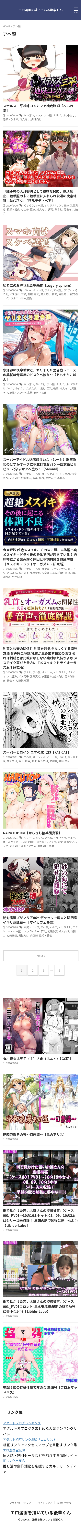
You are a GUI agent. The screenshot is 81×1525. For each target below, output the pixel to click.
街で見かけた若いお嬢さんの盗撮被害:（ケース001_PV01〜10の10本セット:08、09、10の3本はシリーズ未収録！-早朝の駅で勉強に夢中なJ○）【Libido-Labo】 (40, 1218)
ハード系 (52, 757)
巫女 (32, 209)
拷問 (50, 209)
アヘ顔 (48, 115)
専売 (36, 294)
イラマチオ (59, 838)
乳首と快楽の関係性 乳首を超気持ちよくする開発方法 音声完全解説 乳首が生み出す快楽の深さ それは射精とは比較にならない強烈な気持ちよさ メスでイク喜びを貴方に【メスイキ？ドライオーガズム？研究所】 (40, 658)
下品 (23, 294)
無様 (41, 478)
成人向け (25, 119)
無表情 (13, 935)
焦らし (58, 209)
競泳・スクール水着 (20, 392)
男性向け (36, 119)
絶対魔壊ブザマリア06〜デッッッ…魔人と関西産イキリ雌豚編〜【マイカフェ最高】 (40, 920)
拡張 (67, 573)
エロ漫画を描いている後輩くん (40, 10)
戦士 (21, 761)
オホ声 (71, 838)
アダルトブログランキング (22, 1423)
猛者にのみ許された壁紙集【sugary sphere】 (38, 285)
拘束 (27, 761)
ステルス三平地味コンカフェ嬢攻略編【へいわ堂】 (38, 108)
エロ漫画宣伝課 (14, 1450)
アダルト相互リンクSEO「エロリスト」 (31, 1439)
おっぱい (29, 115)
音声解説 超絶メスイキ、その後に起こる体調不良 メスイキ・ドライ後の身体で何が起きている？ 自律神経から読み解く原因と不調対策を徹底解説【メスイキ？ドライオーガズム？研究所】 (40, 556)
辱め (67, 761)
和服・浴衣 (13, 209)
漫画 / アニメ (28, 846)
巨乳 (49, 388)
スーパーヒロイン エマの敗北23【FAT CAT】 (37, 752)
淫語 (35, 478)
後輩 (55, 388)
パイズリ (20, 388)
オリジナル (59, 115)
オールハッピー (12, 842)
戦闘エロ (26, 478)
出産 (61, 757)
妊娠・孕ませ (10, 119)
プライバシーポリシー (21, 1502)
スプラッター (32, 931)
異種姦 (61, 478)
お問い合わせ (64, 1502)
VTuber (28, 290)
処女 (67, 474)
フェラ (52, 842)
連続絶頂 (23, 680)
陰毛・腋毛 (45, 935)
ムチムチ (31, 388)
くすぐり (29, 205)
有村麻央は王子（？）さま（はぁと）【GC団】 (38, 1058)
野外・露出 (40, 392)
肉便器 (34, 935)
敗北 (34, 761)
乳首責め (35, 573)
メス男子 (23, 573)
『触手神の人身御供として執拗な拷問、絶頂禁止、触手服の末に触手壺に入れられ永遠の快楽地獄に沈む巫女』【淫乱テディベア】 (39, 196)
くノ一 (27, 838)
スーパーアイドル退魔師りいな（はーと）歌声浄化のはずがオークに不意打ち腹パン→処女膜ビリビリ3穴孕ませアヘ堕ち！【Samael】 (40, 464)
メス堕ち (14, 294)
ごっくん (38, 838)
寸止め (25, 209)
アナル (27, 474)
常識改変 (52, 931)
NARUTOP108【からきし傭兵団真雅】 (32, 832)
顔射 (29, 298)
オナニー (47, 569)
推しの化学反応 (14, 1460)
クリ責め (64, 205)
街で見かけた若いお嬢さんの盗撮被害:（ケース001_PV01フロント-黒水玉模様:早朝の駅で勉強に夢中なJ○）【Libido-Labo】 (39, 1306)
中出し (71, 115)
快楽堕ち (47, 573)
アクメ (39, 115)
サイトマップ (45, 1502)
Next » (41, 956)
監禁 (61, 761)
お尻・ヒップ (31, 927)
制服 (30, 294)
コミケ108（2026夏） (34, 842)
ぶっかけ (38, 290)
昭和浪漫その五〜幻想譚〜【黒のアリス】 (34, 1134)
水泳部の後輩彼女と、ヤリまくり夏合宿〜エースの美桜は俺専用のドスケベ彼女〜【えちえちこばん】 (39, 374)
